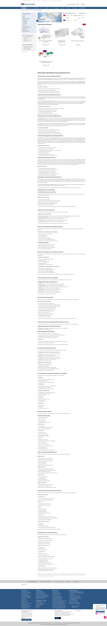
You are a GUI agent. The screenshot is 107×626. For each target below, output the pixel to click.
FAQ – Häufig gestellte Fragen (26, 595)
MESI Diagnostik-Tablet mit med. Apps (58, 604)
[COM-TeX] (79, 15)
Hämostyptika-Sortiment (47, 187)
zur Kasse (82, 4)
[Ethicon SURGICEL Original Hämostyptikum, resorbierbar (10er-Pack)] (46, 54)
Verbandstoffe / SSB (26, 13)
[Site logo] (28, 4)
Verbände (24, 15)
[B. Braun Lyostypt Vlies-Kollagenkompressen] (62, 33)
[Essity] (72, 18)
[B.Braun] (68, 15)
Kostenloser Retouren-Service (27, 47)
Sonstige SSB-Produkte (26, 31)
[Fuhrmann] (83, 18)
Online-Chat (25, 38)
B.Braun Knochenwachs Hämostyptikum (77, 40)
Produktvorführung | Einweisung (26, 603)
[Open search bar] (36, 17)
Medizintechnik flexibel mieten (57, 596)
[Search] (37, 21)
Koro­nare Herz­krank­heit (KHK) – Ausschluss (59, 603)
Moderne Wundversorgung (26, 27)
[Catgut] (76, 15)
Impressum (42, 624)
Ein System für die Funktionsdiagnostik (58, 602)
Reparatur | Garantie (24, 604)
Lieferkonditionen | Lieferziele (26, 606)
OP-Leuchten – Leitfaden (56, 595)
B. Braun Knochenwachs (49, 124)
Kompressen (25, 22)
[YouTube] (60, 618)
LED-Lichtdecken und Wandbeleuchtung (42, 595)
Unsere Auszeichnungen (39, 604)
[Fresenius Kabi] (79, 18)
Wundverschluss (24, 29)
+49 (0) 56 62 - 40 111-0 (26, 37)
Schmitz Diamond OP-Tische (56, 594)
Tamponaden (25, 23)
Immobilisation (24, 28)
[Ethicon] (76, 18)
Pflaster (23, 17)
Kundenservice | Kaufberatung (26, 596)
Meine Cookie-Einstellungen (59, 624)
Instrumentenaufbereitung (40, 598)
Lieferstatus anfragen (24, 599)
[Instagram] (58, 618)
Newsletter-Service (24, 602)
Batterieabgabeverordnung (25, 591)
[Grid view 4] (80, 24)
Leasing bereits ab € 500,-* (27, 49)
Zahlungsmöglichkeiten (24, 607)
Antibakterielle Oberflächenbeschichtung (42, 596)
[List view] (77, 24)
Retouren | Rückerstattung (25, 605)
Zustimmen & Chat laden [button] (100, 611)
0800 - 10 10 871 (25, 36)
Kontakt (37, 607)
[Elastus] (68, 18)
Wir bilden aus (38, 606)
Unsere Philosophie (39, 602)
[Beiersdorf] (72, 15)
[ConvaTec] (83, 15)
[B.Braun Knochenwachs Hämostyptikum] (78, 33)
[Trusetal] (76, 20)
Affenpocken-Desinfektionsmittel (57, 597)
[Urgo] (79, 20)
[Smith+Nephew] (72, 20)
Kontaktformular (76, 581)
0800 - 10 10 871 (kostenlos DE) (45, 581)
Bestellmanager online (24, 594)
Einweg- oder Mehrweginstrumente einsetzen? (59, 606)
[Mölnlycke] (68, 20)
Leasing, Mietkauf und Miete (25, 597)
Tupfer (24, 24)
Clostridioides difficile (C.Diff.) (57, 598)
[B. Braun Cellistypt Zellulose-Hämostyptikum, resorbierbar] (46, 33)
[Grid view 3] (79, 24)
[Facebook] (56, 618)
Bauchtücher (25, 19)
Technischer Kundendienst (27, 48)
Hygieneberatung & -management (41, 597)
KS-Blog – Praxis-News (55, 591)
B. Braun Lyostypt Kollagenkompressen (72, 102)
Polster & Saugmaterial (26, 18)
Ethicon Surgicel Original (76, 120)
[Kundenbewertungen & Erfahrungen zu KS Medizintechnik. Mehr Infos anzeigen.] (43, 613)
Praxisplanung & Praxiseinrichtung (41, 594)
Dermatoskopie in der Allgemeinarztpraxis (58, 607)
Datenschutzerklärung (48, 624)
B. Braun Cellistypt (49, 119)
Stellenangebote (38, 605)
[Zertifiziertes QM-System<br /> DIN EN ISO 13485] (70, 607)
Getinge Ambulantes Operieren (57, 599)
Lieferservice (23, 598)
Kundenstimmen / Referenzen (40, 603)
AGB (53, 624)
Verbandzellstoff (25, 26)
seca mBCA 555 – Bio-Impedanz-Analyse (58, 605)
